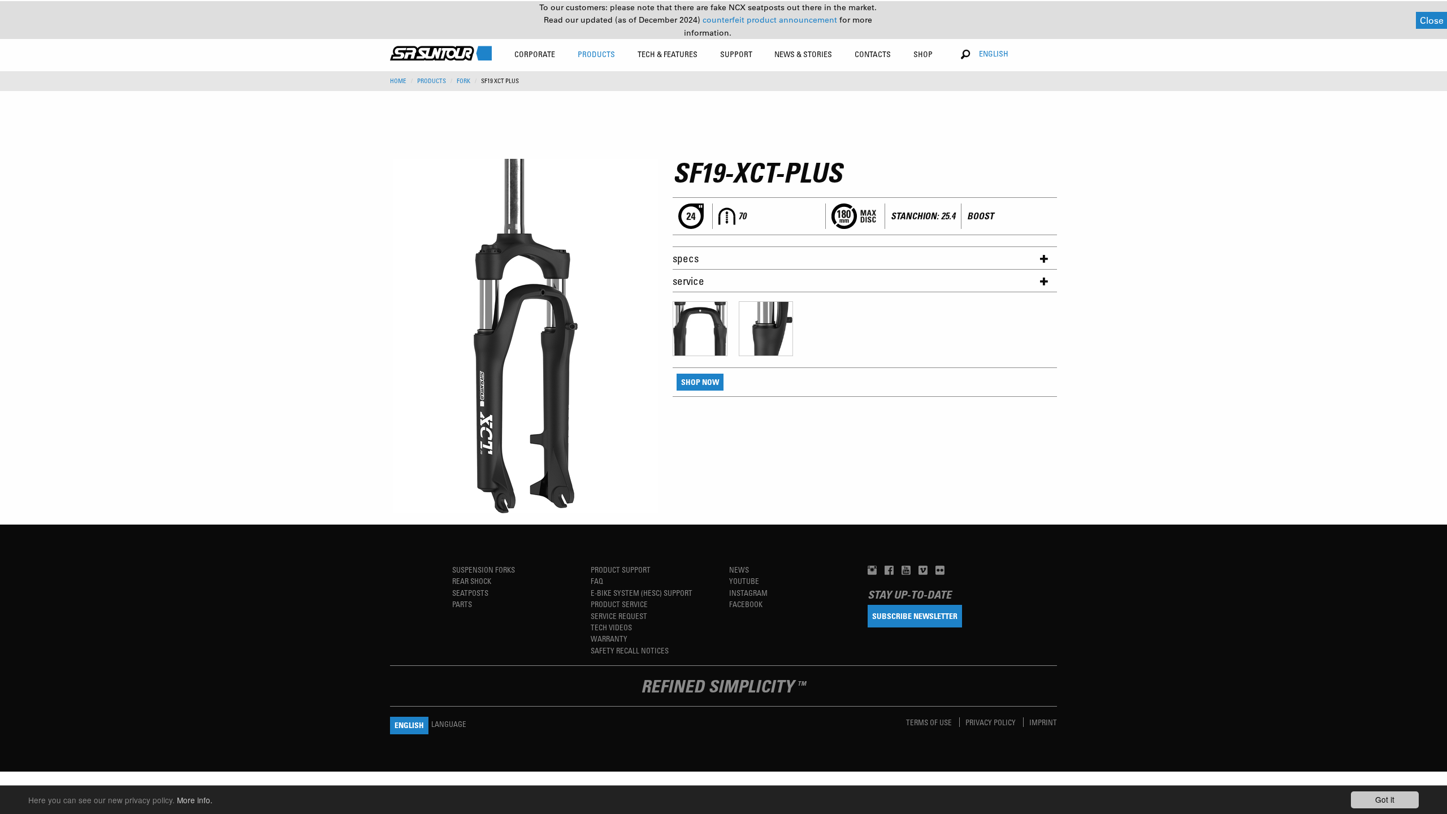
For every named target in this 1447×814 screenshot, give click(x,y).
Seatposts (470, 592)
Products (431, 81)
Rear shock (471, 581)
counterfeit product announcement (771, 20)
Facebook (746, 604)
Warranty (609, 638)
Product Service (619, 604)
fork (463, 81)
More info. (195, 800)
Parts (462, 604)
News (739, 569)
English (993, 53)
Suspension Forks (483, 569)
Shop (923, 54)
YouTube (744, 581)
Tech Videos (611, 627)
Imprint (1043, 722)
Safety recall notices (630, 650)
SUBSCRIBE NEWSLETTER (915, 616)
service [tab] (688, 280)
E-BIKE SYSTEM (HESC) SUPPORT (641, 592)
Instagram (748, 592)
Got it (1384, 799)
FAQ (597, 581)
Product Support (621, 569)
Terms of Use (930, 722)
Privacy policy (991, 722)
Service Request (619, 616)
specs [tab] (686, 258)
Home (398, 81)
